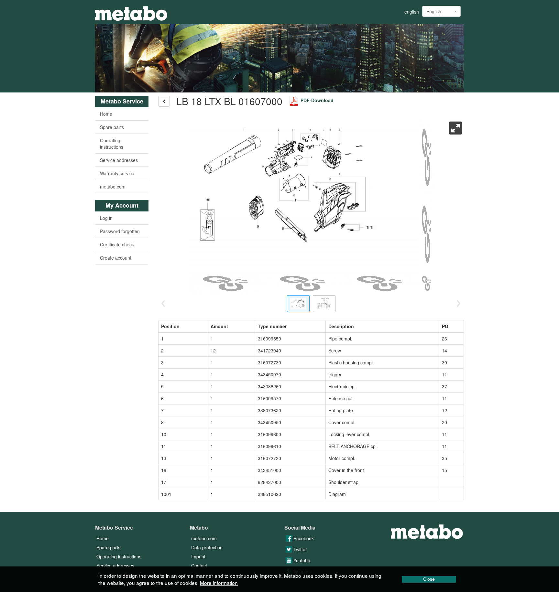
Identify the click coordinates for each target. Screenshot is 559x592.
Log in (106, 218)
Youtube (301, 560)
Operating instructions (111, 143)
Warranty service (117, 173)
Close (429, 579)
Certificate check (117, 244)
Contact (199, 565)
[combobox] (441, 11)
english (411, 11)
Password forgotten (120, 231)
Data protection (207, 547)
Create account (115, 257)
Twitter (299, 549)
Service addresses (119, 160)
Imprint (198, 556)
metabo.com (113, 186)
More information (219, 582)
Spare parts (112, 127)
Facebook (303, 538)
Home (106, 114)
